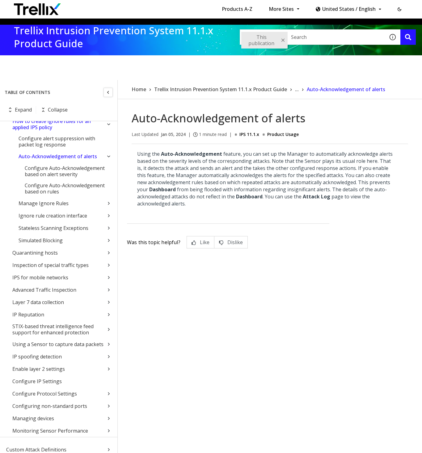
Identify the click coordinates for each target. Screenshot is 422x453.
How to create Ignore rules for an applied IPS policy (51, 124)
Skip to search (149, 7)
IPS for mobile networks (40, 277)
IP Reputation (28, 314)
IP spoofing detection (37, 356)
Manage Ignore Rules (44, 203)
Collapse (58, 109)
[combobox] (312, 37)
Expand (23, 109)
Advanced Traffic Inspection (44, 289)
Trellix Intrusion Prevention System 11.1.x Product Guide (220, 89)
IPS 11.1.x (249, 134)
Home (139, 89)
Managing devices (33, 418)
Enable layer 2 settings (38, 369)
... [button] (297, 89)
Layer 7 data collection (38, 302)
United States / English (349, 9)
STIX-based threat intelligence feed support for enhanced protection (53, 329)
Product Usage (283, 134)
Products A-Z (237, 9)
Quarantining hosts (35, 252)
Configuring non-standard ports (49, 406)
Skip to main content (102, 7)
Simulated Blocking (41, 240)
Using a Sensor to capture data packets (57, 344)
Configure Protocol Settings (44, 393)
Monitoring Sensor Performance (50, 430)
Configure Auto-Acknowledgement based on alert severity (65, 171)
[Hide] (108, 92)
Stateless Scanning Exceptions (53, 228)
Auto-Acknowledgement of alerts (58, 156)
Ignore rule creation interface (53, 215)
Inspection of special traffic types (50, 265)
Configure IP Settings (37, 381)
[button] (399, 9)
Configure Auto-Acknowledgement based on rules (65, 188)
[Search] (408, 37)
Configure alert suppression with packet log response (57, 141)
